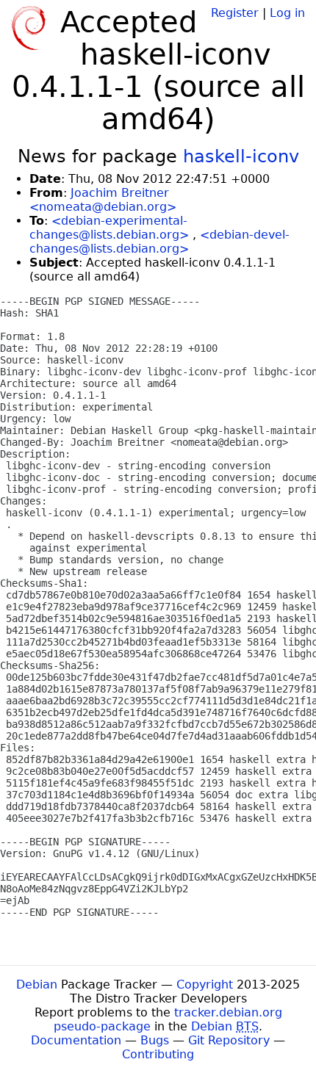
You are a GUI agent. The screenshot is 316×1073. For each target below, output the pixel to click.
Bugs (154, 1040)
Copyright (204, 984)
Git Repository (229, 1040)
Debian (36, 984)
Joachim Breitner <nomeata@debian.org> (102, 200)
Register (235, 13)
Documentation (76, 1040)
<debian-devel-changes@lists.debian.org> (159, 242)
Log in (287, 13)
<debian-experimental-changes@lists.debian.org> (109, 228)
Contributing (158, 1054)
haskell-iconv (241, 156)
